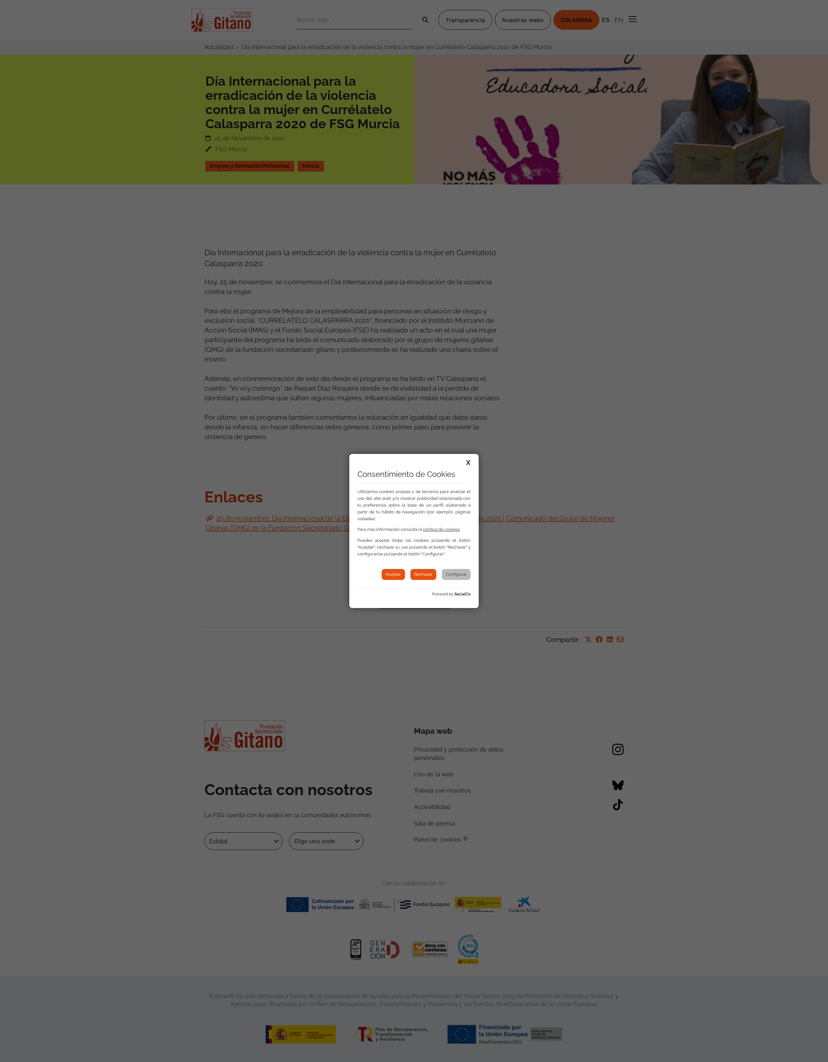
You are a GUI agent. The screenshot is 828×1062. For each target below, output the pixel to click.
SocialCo (462, 594)
